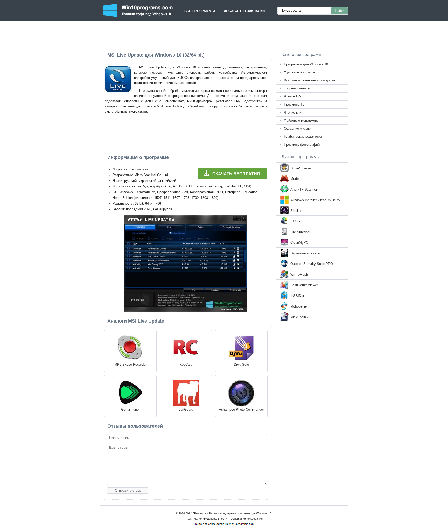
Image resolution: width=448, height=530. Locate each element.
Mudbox (296, 179)
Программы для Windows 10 (306, 64)
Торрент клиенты (297, 88)
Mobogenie (298, 306)
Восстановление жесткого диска (309, 80)
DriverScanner (301, 168)
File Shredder (300, 232)
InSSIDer (297, 296)
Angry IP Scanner (303, 189)
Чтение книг (293, 112)
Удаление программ (299, 72)
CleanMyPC (299, 243)
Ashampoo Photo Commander (241, 410)
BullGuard (185, 410)
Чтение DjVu (293, 96)
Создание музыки (297, 128)
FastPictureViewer (304, 285)
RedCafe (185, 364)
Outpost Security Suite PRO (311, 264)
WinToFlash (299, 274)
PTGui (295, 221)
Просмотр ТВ (294, 104)
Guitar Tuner (130, 410)
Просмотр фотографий (302, 145)
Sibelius (296, 211)
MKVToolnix (299, 317)
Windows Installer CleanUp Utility (315, 200)
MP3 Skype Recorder (130, 364)
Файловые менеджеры (301, 120)
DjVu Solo (241, 364)
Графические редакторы (303, 136)
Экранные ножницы (305, 253)
